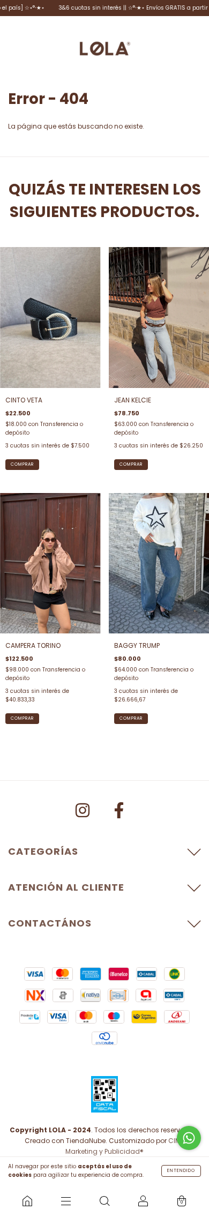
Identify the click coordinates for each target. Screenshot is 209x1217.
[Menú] (66, 1201)
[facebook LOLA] (119, 812)
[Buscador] (104, 1201)
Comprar (131, 464)
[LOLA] (27, 1201)
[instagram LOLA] (83, 812)
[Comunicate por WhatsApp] (189, 1138)
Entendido (181, 1171)
